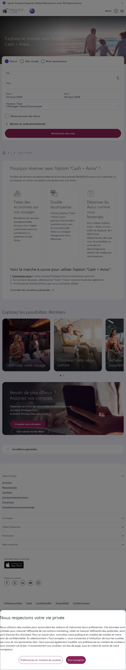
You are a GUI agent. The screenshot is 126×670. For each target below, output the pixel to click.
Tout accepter (76, 659)
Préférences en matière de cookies (40, 659)
